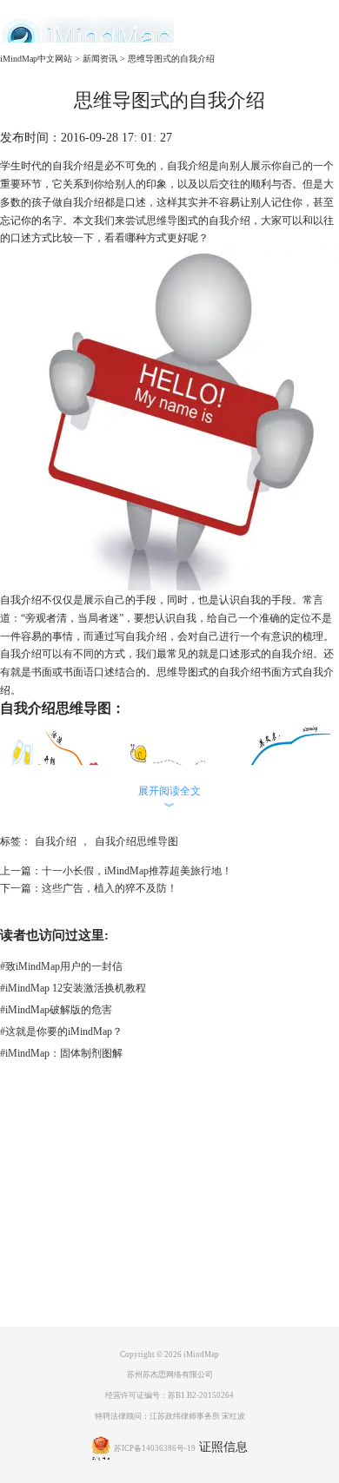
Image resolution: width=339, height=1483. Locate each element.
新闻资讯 (100, 58)
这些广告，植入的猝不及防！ (109, 888)
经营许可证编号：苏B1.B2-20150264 (169, 1395)
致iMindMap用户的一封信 (61, 966)
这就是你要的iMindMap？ (61, 1031)
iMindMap (201, 1354)
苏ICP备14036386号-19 (155, 1448)
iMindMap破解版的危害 (56, 1010)
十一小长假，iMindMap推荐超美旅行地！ (137, 871)
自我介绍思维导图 (136, 841)
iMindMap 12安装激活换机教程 (73, 988)
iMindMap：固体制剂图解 (61, 1053)
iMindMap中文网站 (36, 58)
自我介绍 (55, 841)
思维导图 (167, 220)
